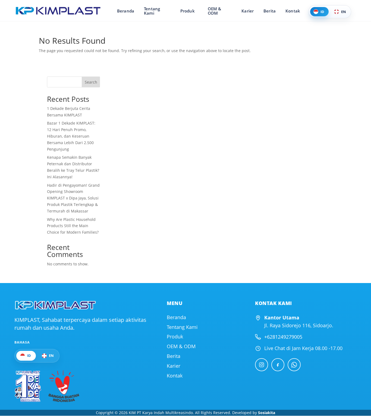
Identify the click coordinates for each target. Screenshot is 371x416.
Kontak (292, 11)
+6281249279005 (283, 337)
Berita (269, 11)
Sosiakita (266, 412)
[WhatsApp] (294, 364)
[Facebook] (277, 364)
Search (91, 82)
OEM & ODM (214, 11)
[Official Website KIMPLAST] (55, 305)
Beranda (125, 11)
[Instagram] (261, 364)
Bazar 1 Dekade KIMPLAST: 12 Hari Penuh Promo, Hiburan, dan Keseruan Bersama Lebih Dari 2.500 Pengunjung (71, 135)
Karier (247, 11)
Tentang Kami (152, 11)
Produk (187, 11)
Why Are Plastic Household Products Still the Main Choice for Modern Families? (73, 226)
